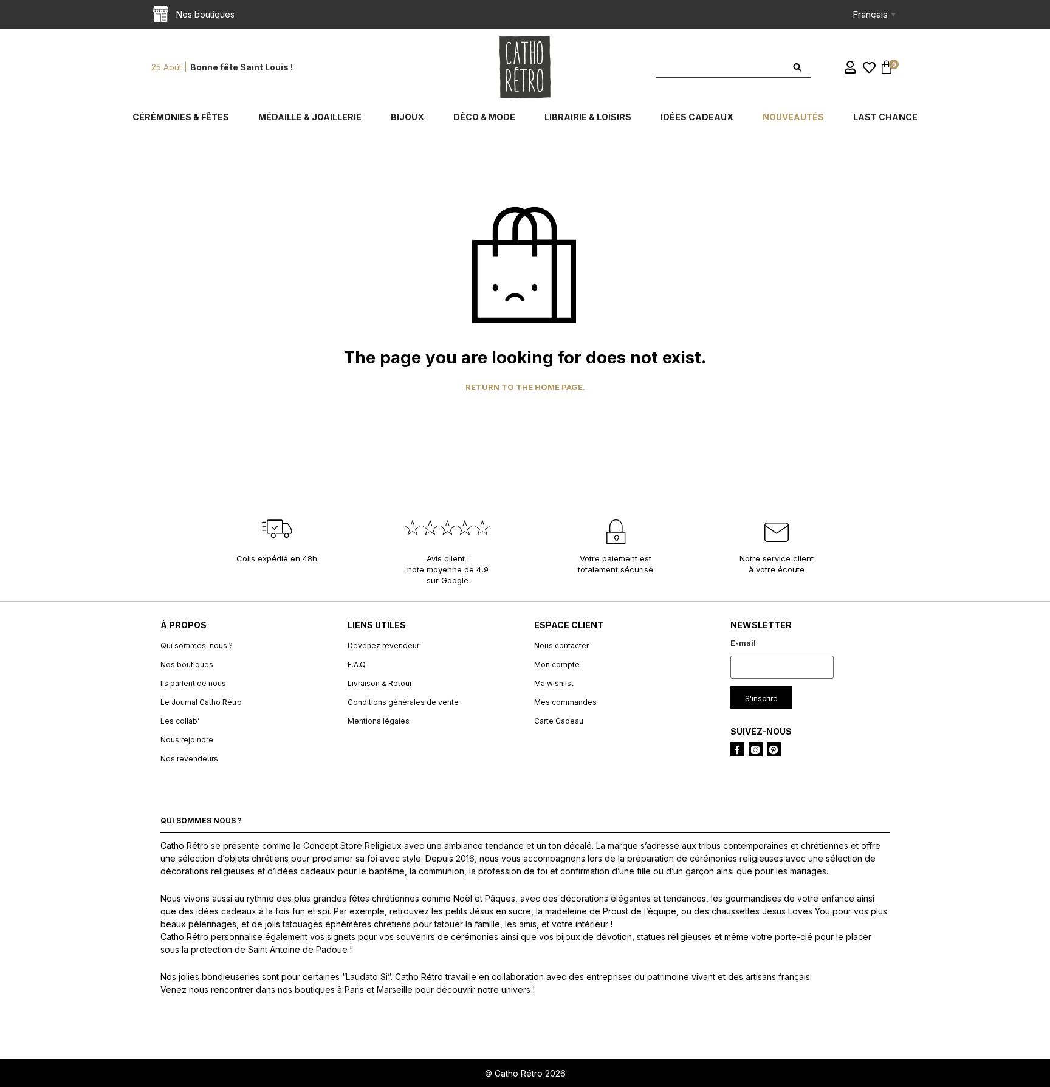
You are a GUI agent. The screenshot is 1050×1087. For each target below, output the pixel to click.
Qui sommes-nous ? (196, 645)
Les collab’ (179, 720)
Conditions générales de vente (403, 702)
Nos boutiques (186, 664)
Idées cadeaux (697, 117)
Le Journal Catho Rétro (201, 702)
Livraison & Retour (380, 683)
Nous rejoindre (186, 739)
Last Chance (885, 117)
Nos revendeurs (189, 758)
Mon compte (557, 664)
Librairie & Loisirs (587, 117)
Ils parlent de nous (193, 683)
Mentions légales (379, 720)
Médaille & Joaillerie (310, 117)
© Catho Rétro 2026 (525, 1073)
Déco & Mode (484, 117)
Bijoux (407, 117)
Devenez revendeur (383, 645)
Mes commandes (565, 702)
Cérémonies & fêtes (180, 117)
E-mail (743, 643)
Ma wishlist (554, 683)
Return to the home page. (525, 387)
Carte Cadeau (558, 720)
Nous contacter (561, 645)
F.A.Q (357, 664)
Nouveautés (793, 117)
